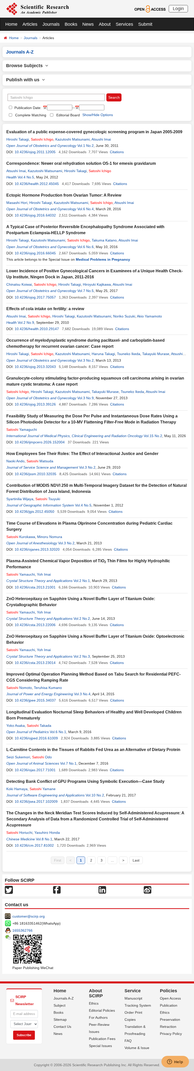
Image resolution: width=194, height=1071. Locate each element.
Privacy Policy (171, 1034)
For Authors (98, 1017)
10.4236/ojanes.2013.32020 (37, 549)
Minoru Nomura (49, 537)
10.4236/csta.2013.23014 (35, 663)
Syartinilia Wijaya (19, 499)
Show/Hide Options (97, 115)
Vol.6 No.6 (85, 247)
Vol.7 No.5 (85, 291)
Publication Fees (102, 1039)
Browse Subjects (25, 65)
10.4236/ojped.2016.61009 (36, 738)
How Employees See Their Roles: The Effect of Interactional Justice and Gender (82, 453)
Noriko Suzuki (124, 316)
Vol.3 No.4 (82, 694)
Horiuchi (19, 833)
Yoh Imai (44, 574)
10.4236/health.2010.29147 (37, 329)
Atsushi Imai (101, 139)
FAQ (128, 1041)
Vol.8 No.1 (44, 839)
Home (11, 24)
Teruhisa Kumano (48, 688)
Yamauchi (20, 574)
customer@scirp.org (28, 916)
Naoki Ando (15, 461)
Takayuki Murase (155, 354)
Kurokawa (20, 537)
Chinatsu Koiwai (19, 284)
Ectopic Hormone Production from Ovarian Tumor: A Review (63, 195)
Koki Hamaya (17, 789)
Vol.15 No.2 (153, 436)
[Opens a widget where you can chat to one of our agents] (175, 1062)
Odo (42, 757)
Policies (168, 990)
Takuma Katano (104, 240)
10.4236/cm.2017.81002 (34, 845)
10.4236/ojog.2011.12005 (35, 152)
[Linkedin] (102, 890)
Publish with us (24, 79)
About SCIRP (96, 993)
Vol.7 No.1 (68, 763)
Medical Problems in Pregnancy (103, 259)
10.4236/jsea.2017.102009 (36, 801)
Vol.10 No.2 (95, 795)
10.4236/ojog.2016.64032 (35, 215)
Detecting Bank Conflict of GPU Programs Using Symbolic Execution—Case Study (85, 781)
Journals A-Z (64, 998)
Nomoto (19, 688)
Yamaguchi (21, 429)
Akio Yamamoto (149, 316)
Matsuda (40, 461)
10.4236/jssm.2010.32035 (35, 474)
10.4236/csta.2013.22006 (35, 625)
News (88, 24)
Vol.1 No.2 (85, 146)
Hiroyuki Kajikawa (97, 284)
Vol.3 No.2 (85, 360)
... (112, 860)
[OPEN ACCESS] (150, 9)
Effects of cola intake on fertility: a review (45, 309)
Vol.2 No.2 (82, 619)
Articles (29, 24)
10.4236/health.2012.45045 (37, 184)
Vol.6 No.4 (85, 209)
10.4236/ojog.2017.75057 (35, 297)
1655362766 (22, 930)
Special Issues (100, 1046)
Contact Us (62, 1027)
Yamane (43, 789)
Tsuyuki (47, 499)
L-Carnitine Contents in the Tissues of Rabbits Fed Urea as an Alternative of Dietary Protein (93, 749)
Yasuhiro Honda (47, 833)
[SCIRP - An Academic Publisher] (37, 9)
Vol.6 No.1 (58, 732)
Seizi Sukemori (18, 757)
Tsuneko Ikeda (128, 354)
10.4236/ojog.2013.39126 (35, 404)
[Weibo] (147, 890)
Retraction (168, 1027)
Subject (59, 1005)
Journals (51, 24)
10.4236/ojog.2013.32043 (35, 367)
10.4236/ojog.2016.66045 (35, 253)
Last (136, 860)
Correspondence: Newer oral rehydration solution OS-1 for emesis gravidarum (81, 163)
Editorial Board (68, 115)
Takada (39, 726)
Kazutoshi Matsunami (72, 139)
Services (124, 24)
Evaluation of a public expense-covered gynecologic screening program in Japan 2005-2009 (94, 132)
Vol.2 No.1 (82, 581)
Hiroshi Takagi (17, 139)
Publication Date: (27, 108)
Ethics (94, 1003)
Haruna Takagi (103, 354)
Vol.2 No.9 (26, 322)
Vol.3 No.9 (85, 398)
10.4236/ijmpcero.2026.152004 (40, 442)
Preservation (170, 1020)
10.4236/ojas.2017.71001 (35, 770)
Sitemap (60, 1020)
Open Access (170, 998)
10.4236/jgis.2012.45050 (34, 512)
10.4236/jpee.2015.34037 (35, 700)
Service (133, 990)
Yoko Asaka (15, 726)
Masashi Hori (16, 203)
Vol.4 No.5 (26, 177)
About (105, 24)
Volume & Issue (137, 1048)
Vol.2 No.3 (82, 656)
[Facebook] (57, 890)
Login (178, 8)
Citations (117, 152)
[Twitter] (9, 890)
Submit (145, 24)
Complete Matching (30, 115)
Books (71, 24)
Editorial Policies (102, 1010)
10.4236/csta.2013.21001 (35, 587)
